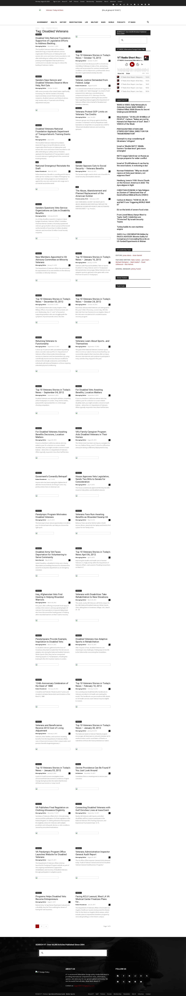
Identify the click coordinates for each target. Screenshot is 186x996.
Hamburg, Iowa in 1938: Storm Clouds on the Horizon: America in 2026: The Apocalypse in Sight (133, 182)
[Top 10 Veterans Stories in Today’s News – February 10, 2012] (93, 672)
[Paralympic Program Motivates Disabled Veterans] (53, 503)
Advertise (113, 1)
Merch (106, 1)
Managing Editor (41, 46)
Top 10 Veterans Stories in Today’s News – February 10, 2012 (93, 684)
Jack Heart (145, 260)
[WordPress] (145, 4)
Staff (70, 1)
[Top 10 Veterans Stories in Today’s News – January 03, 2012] (53, 756)
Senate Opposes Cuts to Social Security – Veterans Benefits (91, 167)
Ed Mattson (79, 773)
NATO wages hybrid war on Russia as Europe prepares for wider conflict (133, 157)
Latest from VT (122, 100)
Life (86, 22)
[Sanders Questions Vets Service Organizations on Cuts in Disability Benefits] (53, 196)
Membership (90, 1)
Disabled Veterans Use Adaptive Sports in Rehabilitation (91, 640)
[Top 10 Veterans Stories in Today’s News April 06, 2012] (93, 540)
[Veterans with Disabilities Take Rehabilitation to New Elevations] (93, 583)
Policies (76, 1)
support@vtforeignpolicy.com (84, 986)
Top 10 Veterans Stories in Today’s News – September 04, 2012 (53, 391)
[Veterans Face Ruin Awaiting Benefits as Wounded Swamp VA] (93, 503)
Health (54, 22)
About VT (64, 1)
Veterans (38, 34)
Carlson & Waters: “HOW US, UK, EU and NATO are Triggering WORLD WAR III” (133, 202)
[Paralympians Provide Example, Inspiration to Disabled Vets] (53, 627)
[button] (147, 22)
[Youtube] (148, 4)
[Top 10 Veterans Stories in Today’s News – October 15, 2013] (93, 44)
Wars (103, 22)
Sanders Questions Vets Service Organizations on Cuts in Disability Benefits (53, 210)
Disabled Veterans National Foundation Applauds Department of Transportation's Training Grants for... (53, 133)
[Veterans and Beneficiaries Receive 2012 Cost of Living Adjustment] (53, 714)
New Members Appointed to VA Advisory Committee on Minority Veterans (52, 260)
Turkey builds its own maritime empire (130, 228)
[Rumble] (127, 4)
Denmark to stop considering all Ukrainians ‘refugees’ (130, 140)
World (111, 22)
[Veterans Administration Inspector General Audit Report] (93, 840)
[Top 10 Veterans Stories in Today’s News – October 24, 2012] (93, 287)
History (63, 22)
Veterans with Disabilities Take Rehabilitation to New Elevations (92, 595)
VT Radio (131, 22)
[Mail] (120, 4)
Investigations (75, 22)
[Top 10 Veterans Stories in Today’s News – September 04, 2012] (53, 378)
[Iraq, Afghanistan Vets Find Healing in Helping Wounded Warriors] (53, 583)
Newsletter (99, 1)
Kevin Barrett (40, 560)
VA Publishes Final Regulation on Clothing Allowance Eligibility (52, 808)
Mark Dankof (135, 262)
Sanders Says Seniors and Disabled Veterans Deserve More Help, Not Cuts (52, 83)
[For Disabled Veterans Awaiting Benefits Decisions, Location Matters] (53, 420)
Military (94, 22)
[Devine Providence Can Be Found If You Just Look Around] (93, 756)
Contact (120, 1)
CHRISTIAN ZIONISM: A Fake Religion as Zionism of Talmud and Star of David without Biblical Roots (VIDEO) (133, 192)
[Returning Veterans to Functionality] (53, 329)
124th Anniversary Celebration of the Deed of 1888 (52, 684)
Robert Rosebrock (81, 85)
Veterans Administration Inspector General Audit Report (93, 853)
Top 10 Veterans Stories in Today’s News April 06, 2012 (93, 553)
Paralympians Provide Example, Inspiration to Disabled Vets (51, 640)
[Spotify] (134, 4)
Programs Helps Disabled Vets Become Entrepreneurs (51, 897)
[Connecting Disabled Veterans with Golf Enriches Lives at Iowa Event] (93, 796)
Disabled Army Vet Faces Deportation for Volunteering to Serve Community (51, 555)
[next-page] (46, 926)
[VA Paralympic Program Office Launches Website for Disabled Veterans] (53, 840)
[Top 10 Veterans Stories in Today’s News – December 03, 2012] (53, 287)
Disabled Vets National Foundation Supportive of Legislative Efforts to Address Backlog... (53, 41)
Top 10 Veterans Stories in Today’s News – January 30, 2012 (93, 726)
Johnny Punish (136, 269)
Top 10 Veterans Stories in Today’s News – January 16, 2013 (93, 258)
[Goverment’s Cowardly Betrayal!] (53, 465)
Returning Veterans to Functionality (46, 342)
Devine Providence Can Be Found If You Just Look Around (93, 769)
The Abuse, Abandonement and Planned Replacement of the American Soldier (91, 193)
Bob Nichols (129, 264)
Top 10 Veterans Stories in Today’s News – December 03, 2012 (53, 300)
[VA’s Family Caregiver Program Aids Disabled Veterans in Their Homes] (93, 420)
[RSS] (131, 4)
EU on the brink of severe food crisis (132, 210)
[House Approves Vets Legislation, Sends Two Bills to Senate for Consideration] (93, 465)
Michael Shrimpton (122, 262)
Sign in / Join (56, 1)
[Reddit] (124, 4)
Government (42, 22)
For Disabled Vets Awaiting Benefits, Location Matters (89, 391)
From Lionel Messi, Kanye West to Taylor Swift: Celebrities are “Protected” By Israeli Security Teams (131, 218)
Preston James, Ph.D (82, 199)
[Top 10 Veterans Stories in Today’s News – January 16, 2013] (93, 245)
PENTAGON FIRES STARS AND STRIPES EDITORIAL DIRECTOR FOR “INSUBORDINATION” (132, 131)
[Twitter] (138, 4)
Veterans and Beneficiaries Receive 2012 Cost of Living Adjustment (50, 728)
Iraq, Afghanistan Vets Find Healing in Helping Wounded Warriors (50, 597)
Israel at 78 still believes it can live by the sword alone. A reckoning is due (133, 164)
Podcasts (121, 22)
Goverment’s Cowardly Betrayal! (51, 476)
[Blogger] (113, 4)
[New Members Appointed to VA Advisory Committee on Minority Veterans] (53, 245)
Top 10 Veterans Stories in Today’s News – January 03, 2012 (53, 769)
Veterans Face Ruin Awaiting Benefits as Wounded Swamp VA (92, 515)
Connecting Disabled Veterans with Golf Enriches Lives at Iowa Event (93, 808)
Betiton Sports (70, 994)
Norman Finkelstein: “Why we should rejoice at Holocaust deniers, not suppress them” (132, 173)
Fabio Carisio (135, 260)
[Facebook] (117, 4)
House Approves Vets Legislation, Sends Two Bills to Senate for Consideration (92, 479)
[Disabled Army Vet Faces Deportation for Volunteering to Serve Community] (53, 540)
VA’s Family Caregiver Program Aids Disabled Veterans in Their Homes (91, 434)
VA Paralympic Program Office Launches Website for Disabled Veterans (51, 854)
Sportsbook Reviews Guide (57, 994)
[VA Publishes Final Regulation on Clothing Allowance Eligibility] (53, 796)
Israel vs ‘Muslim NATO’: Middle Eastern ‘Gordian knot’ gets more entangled (131, 148)
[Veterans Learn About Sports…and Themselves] (93, 329)
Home (37, 28)
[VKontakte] (141, 4)
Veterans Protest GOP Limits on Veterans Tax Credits (91, 113)
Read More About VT (93, 981)
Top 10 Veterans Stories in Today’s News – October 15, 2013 (93, 56)
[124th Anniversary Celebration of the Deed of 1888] (53, 672)
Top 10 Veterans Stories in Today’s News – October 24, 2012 (93, 300)
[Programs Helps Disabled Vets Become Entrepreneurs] (53, 885)
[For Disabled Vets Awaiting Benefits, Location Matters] (93, 378)
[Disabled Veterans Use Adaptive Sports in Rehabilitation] (93, 627)
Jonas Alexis (127, 255)
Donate (82, 1)
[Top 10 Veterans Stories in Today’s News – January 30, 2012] (93, 714)
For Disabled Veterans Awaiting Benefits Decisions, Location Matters (51, 434)
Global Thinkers (122, 278)
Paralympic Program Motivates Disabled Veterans (51, 515)
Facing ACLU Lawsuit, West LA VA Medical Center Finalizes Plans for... (93, 899)
